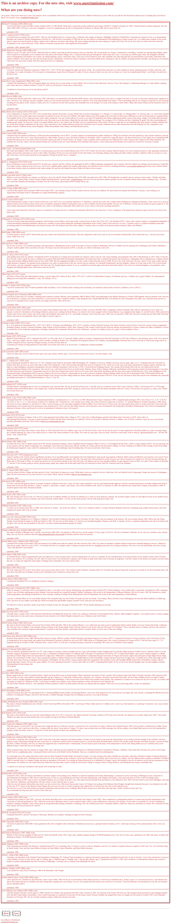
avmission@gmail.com (29, 18)
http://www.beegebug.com (81, 474)
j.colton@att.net (76, 179)
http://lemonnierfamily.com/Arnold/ (51, 534)
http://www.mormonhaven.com (52, 421)
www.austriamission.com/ (93, 3)
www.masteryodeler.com (136, 166)
